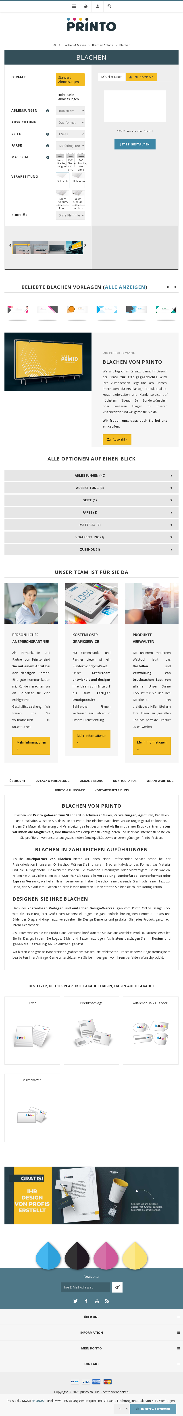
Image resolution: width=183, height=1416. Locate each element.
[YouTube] (96, 1301)
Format (18, 77)
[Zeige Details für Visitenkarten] (32, 1110)
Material (20, 157)
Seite (16, 134)
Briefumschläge (91, 1003)
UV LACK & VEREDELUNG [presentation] (52, 781)
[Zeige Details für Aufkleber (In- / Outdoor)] (150, 1033)
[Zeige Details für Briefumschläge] (91, 1033)
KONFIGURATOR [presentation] (125, 781)
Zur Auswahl (116, 439)
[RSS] (107, 1301)
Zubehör (19, 215)
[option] (19, 311)
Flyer (32, 1003)
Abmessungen (24, 110)
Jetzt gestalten (135, 144)
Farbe (16, 145)
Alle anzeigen (125, 286)
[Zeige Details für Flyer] (32, 1033)
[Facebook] (86, 1301)
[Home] (54, 45)
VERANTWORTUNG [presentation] (160, 781)
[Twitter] (75, 1301)
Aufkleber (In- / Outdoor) (150, 1003)
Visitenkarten (32, 1080)
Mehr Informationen (31, 742)
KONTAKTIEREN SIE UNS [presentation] (112, 790)
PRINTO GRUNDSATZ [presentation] (69, 790)
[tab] (17, 780)
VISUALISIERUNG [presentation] (91, 781)
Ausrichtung (23, 122)
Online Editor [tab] (113, 77)
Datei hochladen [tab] (142, 77)
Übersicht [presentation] (17, 781)
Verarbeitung (24, 176)
